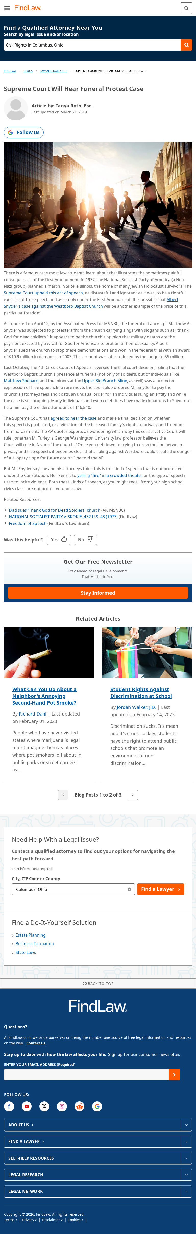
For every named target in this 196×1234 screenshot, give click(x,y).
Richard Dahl (32, 714)
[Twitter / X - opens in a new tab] (44, 1106)
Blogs (28, 71)
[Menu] (7, 8)
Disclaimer (51, 1219)
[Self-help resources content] (186, 1158)
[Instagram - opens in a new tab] (62, 1106)
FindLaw (10, 71)
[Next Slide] (133, 795)
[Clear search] (129, 889)
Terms (9, 1219)
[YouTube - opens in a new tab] (27, 1106)
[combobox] (73, 889)
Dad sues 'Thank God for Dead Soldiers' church (54, 510)
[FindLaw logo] (29, 8)
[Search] (186, 8)
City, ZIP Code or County (36, 878)
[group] (98, 714)
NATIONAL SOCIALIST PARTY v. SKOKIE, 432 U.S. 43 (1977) (63, 517)
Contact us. (36, 1043)
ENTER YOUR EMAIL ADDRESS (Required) (39, 1064)
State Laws (26, 952)
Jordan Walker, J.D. (136, 707)
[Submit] (174, 1074)
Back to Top (101, 983)
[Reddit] (79, 1106)
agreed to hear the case (73, 418)
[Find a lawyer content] (186, 1141)
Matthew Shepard (21, 381)
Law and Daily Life (53, 71)
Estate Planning (31, 935)
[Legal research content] (186, 1174)
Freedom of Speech (27, 523)
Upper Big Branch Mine (104, 381)
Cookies (74, 1219)
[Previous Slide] (63, 795)
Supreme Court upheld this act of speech (43, 293)
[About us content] (186, 1125)
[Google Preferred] (97, 1106)
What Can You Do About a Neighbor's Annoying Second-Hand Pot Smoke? (44, 696)
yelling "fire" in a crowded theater (109, 475)
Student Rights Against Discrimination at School (141, 692)
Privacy (28, 1219)
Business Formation (35, 944)
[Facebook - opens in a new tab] (9, 1106)
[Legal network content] (186, 1191)
